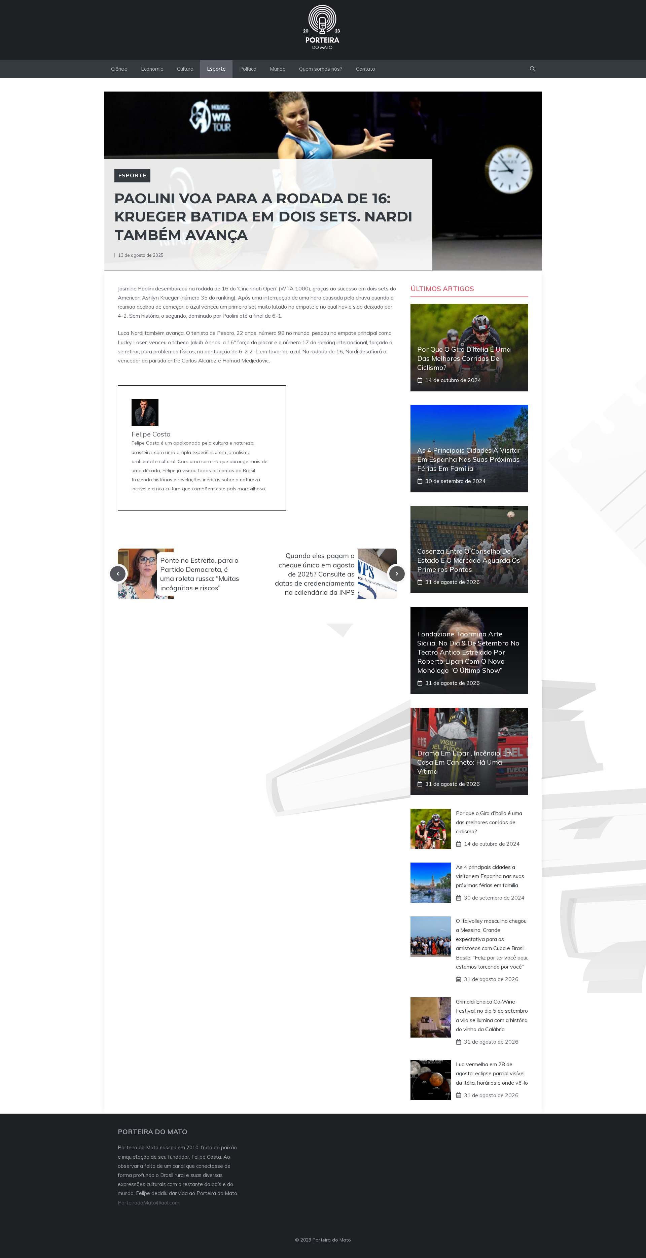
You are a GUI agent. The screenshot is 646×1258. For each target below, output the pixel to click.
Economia (152, 69)
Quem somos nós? (321, 69)
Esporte (216, 69)
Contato (365, 69)
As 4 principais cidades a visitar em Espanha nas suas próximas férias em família (469, 459)
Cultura (185, 69)
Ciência (119, 69)
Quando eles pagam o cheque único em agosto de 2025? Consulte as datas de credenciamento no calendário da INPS (315, 573)
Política (247, 69)
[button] (532, 69)
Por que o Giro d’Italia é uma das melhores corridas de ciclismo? (464, 358)
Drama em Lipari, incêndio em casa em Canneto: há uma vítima (464, 762)
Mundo (278, 69)
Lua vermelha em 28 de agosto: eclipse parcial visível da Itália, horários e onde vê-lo (492, 1073)
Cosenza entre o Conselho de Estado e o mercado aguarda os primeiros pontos (468, 560)
